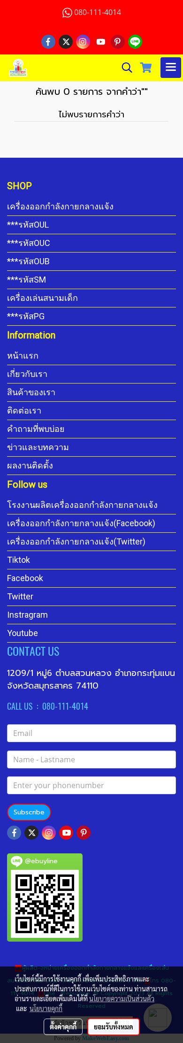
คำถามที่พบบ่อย (36, 429)
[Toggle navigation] (170, 67)
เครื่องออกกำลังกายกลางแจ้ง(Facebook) (81, 523)
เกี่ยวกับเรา (27, 374)
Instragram (27, 615)
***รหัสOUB (28, 261)
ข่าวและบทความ (38, 447)
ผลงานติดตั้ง (30, 465)
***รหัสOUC (28, 243)
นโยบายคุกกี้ (46, 1008)
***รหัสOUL (28, 225)
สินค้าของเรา (31, 392)
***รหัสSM (26, 279)
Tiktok (18, 560)
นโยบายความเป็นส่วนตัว (121, 998)
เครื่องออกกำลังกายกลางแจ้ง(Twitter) (76, 541)
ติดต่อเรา (24, 410)
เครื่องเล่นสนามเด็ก (42, 298)
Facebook (25, 578)
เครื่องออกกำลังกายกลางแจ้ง (60, 206)
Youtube (22, 633)
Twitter (20, 596)
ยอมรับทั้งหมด (113, 1026)
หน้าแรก (22, 355)
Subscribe (29, 812)
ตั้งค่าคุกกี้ (63, 1026)
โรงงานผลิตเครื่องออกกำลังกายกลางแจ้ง (82, 505)
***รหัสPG (26, 316)
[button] (123, 67)
